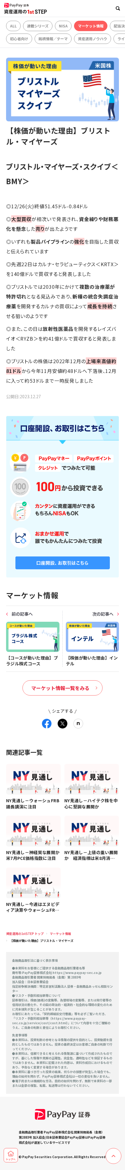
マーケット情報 (90, 25)
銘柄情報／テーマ (53, 38)
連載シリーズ (38, 25)
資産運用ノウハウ (92, 38)
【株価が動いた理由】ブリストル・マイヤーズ (41, 940)
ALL (13, 25)
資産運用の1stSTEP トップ (25, 933)
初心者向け (19, 38)
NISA (63, 25)
